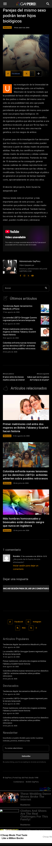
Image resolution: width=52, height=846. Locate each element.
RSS (24, 628)
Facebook (19, 621)
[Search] (46, 288)
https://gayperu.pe (26, 265)
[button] (5, 4)
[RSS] (17, 628)
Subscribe (26, 756)
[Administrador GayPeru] (10, 268)
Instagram (37, 621)
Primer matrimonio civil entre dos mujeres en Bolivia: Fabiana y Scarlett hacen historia (19, 332)
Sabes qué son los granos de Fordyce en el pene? (38, 378)
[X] (28, 275)
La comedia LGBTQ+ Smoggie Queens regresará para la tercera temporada (20, 319)
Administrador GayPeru (29, 261)
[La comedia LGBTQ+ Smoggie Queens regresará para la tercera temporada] (45, 320)
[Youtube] (32, 275)
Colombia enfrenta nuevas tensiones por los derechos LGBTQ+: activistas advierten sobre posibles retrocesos (19, 345)
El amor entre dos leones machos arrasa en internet (14, 378)
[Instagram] (24, 275)
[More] (39, 73)
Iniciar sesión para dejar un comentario (26, 588)
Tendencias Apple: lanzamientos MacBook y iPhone (17, 307)
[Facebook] (20, 275)
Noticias (7, 27)
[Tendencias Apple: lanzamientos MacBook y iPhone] (45, 308)
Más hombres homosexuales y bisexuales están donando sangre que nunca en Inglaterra (23, 522)
